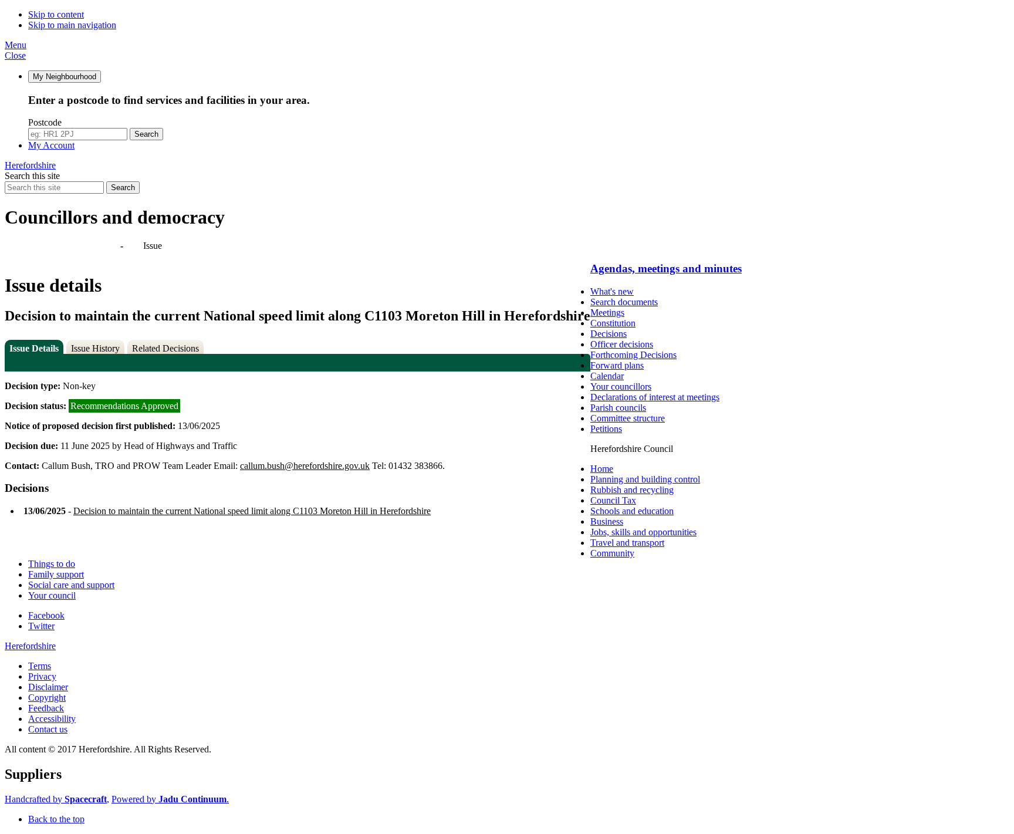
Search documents (624, 302)
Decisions (608, 334)
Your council (52, 595)
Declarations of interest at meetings (654, 397)
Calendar (607, 376)
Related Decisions (165, 348)
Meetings (607, 313)
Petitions (606, 429)
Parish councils (618, 408)
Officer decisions (621, 344)
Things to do (51, 564)
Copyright (47, 698)
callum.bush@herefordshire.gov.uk (305, 466)
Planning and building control (645, 479)
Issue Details (34, 348)
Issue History (95, 348)
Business (606, 521)
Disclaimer (48, 687)
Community (612, 553)
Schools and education (632, 511)
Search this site (32, 176)
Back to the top (56, 819)
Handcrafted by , (57, 799)
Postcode (45, 122)
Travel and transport (627, 543)
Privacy (42, 676)
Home (601, 469)
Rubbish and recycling (632, 490)
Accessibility (52, 719)
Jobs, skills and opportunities (643, 532)
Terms (39, 666)
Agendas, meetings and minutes (63, 246)
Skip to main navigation (72, 25)
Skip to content (56, 14)
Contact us (47, 729)
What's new (612, 291)
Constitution (613, 323)
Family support (56, 574)
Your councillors (620, 386)
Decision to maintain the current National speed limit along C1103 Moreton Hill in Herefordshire (252, 511)
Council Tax (613, 500)
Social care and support (71, 585)
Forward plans (617, 365)
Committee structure (627, 418)
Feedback (46, 708)
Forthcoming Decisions (633, 355)
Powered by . (170, 799)
